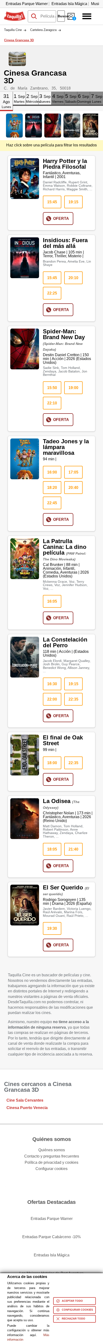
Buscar (61, 16)
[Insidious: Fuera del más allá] (33, 125)
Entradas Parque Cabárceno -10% (51, 1237)
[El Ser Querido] (91, 125)
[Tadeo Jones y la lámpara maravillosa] (14, 125)
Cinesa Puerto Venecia (27, 1108)
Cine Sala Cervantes (24, 1100)
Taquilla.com (14, 13)
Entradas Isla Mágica (69, 4)
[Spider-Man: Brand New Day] (53, 125)
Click (6, 94)
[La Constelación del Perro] (72, 125)
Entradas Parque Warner (27, 4)
